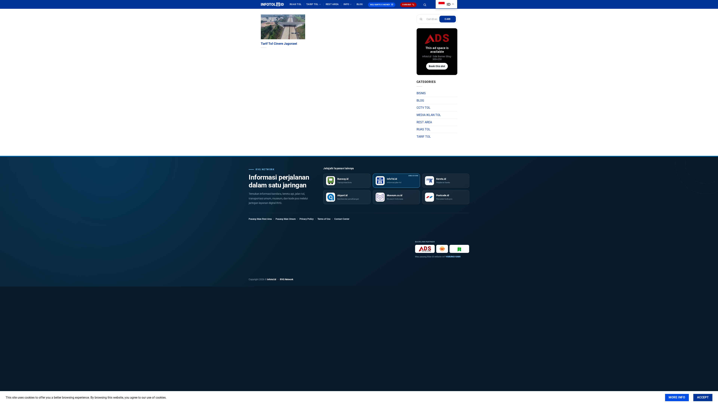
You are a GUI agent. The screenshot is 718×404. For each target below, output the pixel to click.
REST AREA (332, 4)
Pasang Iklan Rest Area (260, 219)
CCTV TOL (423, 107)
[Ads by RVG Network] (425, 249)
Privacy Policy (307, 219)
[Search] (424, 4)
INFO (346, 4)
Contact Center (341, 219)
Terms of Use (323, 219)
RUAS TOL (295, 4)
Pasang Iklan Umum (286, 219)
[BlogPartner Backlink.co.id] (459, 249)
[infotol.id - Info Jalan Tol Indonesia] (272, 4)
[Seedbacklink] (442, 249)
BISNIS (421, 93)
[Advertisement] (329, 249)
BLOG (360, 4)
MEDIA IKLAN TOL (429, 115)
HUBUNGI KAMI (453, 256)
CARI (448, 19)
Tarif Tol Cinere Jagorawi (279, 43)
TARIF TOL (312, 4)
